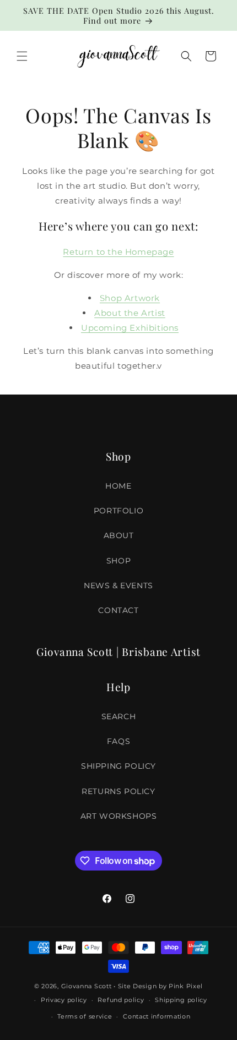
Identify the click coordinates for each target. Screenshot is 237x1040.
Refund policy (121, 1000)
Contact (118, 610)
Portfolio (118, 511)
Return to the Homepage (118, 252)
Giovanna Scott (86, 986)
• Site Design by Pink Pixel (158, 986)
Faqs (118, 741)
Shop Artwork (130, 298)
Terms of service (84, 1016)
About (119, 535)
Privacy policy (64, 1000)
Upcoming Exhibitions (130, 327)
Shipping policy (181, 1000)
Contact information (156, 1016)
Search (118, 716)
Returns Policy (118, 791)
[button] (22, 56)
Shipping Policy (118, 766)
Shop (118, 561)
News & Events (118, 585)
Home (118, 486)
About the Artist (129, 313)
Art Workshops (118, 816)
